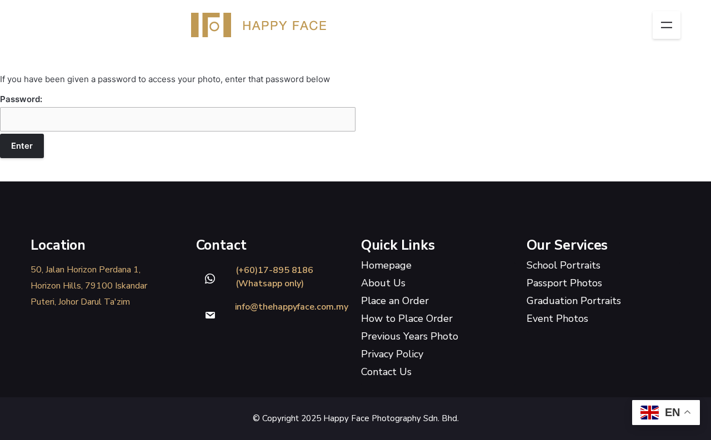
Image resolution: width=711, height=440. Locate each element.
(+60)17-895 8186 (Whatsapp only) (275, 277)
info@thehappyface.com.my (291, 307)
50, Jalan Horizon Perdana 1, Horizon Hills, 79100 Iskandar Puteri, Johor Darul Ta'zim (89, 286)
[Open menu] (666, 25)
